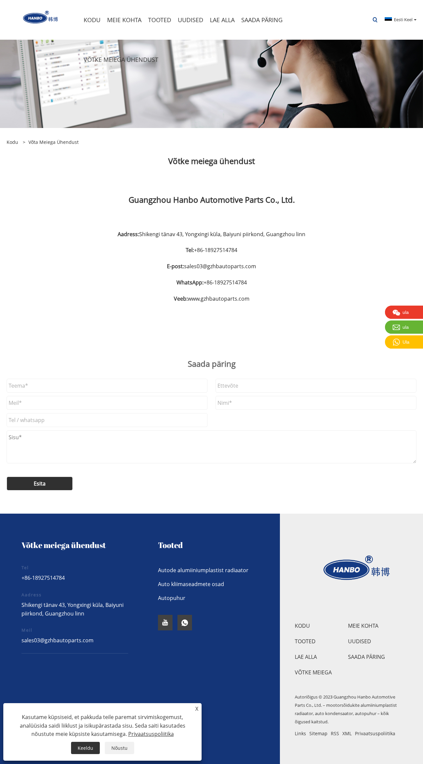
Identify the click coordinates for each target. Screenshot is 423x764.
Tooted (305, 641)
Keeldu (85, 748)
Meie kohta (363, 625)
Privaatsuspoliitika (375, 733)
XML (347, 733)
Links (300, 733)
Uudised (359, 641)
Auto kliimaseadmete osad (191, 584)
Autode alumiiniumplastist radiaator (203, 570)
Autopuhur (171, 598)
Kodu (302, 625)
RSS (335, 733)
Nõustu (119, 748)
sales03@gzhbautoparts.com (220, 266)
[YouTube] (165, 622)
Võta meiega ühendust (53, 142)
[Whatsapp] (184, 622)
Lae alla (306, 656)
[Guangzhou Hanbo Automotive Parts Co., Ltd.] (36, 19)
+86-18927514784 (43, 577)
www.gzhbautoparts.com (219, 298)
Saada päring (366, 656)
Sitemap (318, 733)
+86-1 (201, 250)
